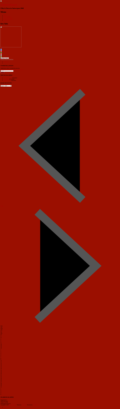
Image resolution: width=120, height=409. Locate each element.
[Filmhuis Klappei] (5, 1)
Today (2, 206)
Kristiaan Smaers (4, 59)
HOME (5, 15)
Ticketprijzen (6, 79)
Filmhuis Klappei (9, 4)
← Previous (6, 61)
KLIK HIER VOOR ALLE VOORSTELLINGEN (12, 69)
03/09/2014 (10, 59)
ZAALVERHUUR (7, 17)
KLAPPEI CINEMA (8, 19)
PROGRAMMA (7, 16)
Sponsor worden (7, 80)
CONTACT (6, 20)
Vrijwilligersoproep (7, 77)
